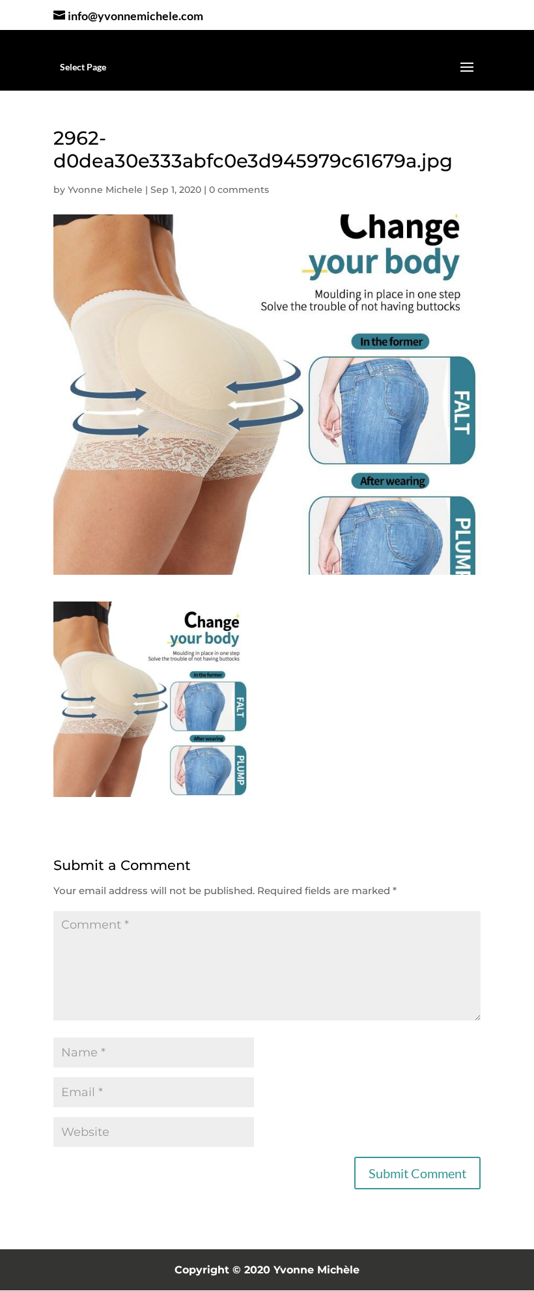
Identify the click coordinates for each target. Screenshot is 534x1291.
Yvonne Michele (105, 190)
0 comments (239, 190)
